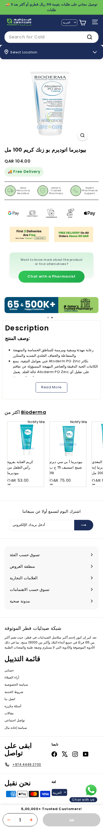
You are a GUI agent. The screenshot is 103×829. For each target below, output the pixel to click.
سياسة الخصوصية (16, 684)
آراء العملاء (11, 677)
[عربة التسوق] (82, 23)
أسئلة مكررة (12, 706)
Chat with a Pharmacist (51, 276)
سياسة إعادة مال (15, 727)
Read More (51, 387)
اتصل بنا (9, 699)
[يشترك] (83, 525)
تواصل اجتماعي (14, 720)
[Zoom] (82, 135)
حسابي (9, 670)
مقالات (8, 713)
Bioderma (33, 412)
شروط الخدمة (13, 692)
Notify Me (36, 421)
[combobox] (51, 37)
